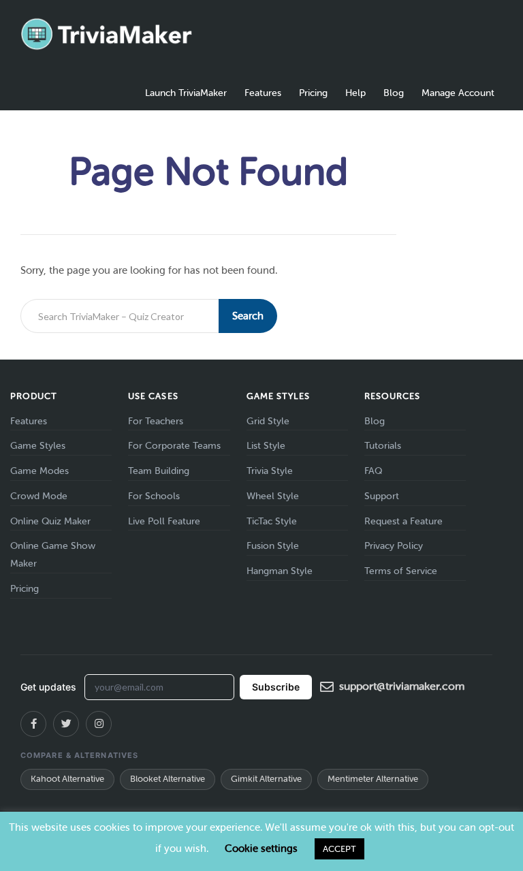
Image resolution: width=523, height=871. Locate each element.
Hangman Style (280, 571)
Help (355, 93)
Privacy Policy (393, 546)
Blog (393, 93)
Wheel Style (273, 496)
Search (248, 316)
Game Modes (39, 471)
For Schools (154, 496)
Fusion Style (273, 546)
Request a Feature (403, 521)
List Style (266, 446)
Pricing (313, 93)
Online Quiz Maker (50, 521)
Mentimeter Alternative (373, 779)
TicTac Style (272, 521)
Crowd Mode (38, 496)
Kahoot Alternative (67, 779)
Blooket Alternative (167, 779)
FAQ (373, 471)
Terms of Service (400, 571)
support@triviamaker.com (401, 686)
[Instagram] (99, 724)
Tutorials (382, 446)
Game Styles (37, 446)
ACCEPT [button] (339, 849)
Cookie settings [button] (261, 848)
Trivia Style (270, 471)
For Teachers (155, 421)
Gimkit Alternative (266, 779)
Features (262, 93)
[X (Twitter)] (66, 724)
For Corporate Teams (174, 446)
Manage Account (458, 93)
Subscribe (276, 687)
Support (381, 496)
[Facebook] (33, 724)
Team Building (158, 471)
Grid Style (268, 421)
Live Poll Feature (164, 521)
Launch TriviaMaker (186, 93)
